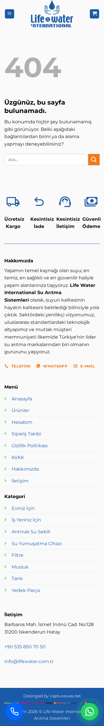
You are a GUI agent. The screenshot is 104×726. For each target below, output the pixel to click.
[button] (9, 14)
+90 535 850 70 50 (25, 646)
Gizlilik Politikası (30, 445)
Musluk (20, 567)
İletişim (20, 481)
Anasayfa (22, 399)
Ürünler (20, 410)
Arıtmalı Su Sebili (31, 531)
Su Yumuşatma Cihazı (37, 543)
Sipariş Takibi (26, 434)
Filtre (17, 555)
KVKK (18, 457)
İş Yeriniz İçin (26, 520)
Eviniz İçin (23, 508)
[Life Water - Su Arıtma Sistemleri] (52, 14)
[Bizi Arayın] (14, 711)
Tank (17, 578)
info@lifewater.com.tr (29, 661)
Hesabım (22, 422)
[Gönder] (94, 159)
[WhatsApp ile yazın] (89, 711)
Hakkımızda (25, 469)
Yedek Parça (26, 590)
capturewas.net (65, 696)
